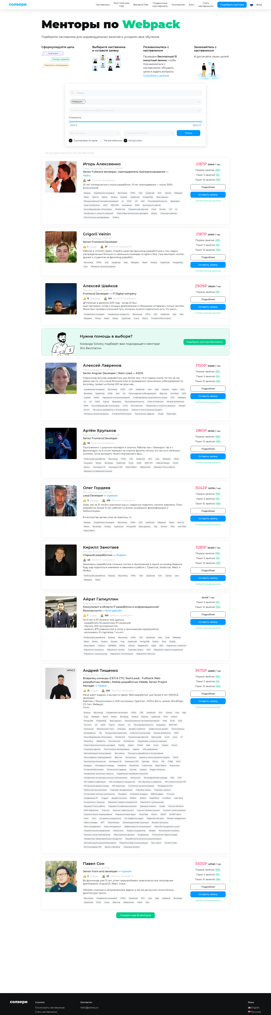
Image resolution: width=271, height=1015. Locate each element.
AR (100, 733)
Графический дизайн (158, 729)
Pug (122, 641)
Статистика (147, 765)
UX (136, 201)
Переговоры (113, 822)
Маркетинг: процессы (94, 650)
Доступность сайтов (152, 205)
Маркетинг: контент (116, 650)
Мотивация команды (104, 765)
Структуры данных (168, 213)
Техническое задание (144, 414)
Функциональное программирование (101, 201)
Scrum (87, 410)
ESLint (145, 318)
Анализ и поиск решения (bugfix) (147, 410)
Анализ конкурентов (136, 831)
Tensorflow (88, 741)
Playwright (171, 414)
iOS (162, 761)
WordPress (134, 765)
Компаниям (178, 4)
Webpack (178, 193)
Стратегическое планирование (98, 814)
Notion (154, 814)
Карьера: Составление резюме (98, 471)
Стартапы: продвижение (121, 790)
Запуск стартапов (112, 847)
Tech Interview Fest (122, 5)
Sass (126, 262)
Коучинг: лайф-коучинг (123, 810)
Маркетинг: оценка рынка (95, 654)
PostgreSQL (148, 197)
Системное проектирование (141, 786)
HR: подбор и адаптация (95, 782)
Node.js (114, 197)
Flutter (140, 745)
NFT (102, 822)
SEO (161, 646)
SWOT (163, 814)
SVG (160, 193)
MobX (175, 463)
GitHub (131, 646)
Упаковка (121, 729)
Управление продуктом (118, 314)
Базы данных (162, 197)
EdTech (133, 798)
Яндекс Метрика (157, 769)
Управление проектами (117, 713)
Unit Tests (174, 393)
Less (174, 314)
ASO (148, 650)
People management (176, 818)
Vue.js (136, 318)
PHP (166, 717)
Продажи (122, 794)
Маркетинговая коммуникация (134, 843)
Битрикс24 (135, 778)
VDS (180, 721)
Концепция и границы (94, 802)
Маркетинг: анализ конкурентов (168, 650)
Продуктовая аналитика (116, 733)
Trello (86, 818)
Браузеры (175, 201)
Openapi (145, 761)
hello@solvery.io (89, 1007)
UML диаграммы (150, 749)
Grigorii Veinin (97, 234)
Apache (136, 749)
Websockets (145, 467)
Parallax (152, 831)
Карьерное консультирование (116, 397)
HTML (132, 193)
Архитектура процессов (95, 761)
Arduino (101, 646)
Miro (94, 818)
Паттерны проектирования (103, 266)
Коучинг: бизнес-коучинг (148, 810)
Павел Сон (93, 863)
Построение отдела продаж (164, 835)
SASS (97, 402)
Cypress (87, 397)
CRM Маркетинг (91, 810)
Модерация (143, 835)
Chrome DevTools (175, 806)
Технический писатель (169, 831)
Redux (104, 197)
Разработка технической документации (143, 839)
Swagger (88, 765)
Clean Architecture (92, 205)
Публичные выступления (95, 790)
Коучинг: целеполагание (174, 810)
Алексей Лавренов (102, 365)
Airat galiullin (113, 610)
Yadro (86, 175)
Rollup (98, 318)
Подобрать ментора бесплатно (204, 342)
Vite (147, 902)
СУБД (170, 761)
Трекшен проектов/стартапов (97, 835)
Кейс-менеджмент (112, 826)
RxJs (182, 389)
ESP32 (122, 646)
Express (124, 197)
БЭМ (137, 205)
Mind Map (143, 814)
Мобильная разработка (94, 459)
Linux (175, 737)
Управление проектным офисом (98, 774)
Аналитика (174, 765)
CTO (179, 778)
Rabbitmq (101, 741)
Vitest (139, 902)
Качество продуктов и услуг (167, 826)
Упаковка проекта (131, 847)
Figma (106, 402)
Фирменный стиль (105, 729)
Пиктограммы (178, 729)
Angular (165, 389)
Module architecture (175, 402)
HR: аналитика (118, 786)
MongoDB (131, 526)
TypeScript (134, 197)
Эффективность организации (137, 826)
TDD (172, 526)
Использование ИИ (92, 847)
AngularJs (88, 463)
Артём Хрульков (99, 430)
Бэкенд (87, 193)
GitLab (160, 414)
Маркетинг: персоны (145, 654)
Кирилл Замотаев (101, 547)
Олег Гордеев (96, 488)
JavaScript (150, 193)
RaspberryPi (143, 646)
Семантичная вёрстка (138, 209)
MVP (105, 205)
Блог (191, 4)
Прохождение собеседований (142, 393)
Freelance (122, 765)
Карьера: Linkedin (148, 806)
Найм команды (90, 822)
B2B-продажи (157, 794)
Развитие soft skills (155, 818)
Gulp (167, 637)
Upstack (112, 495)
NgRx (174, 389)
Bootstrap (88, 393)
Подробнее (208, 187)
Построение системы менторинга (99, 794)
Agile (153, 646)
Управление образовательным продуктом (103, 839)
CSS (140, 193)
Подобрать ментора (232, 4)
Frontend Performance (161, 318)
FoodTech (166, 798)
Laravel (174, 717)
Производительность (157, 201)
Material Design (163, 463)
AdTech (143, 798)
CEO (172, 778)
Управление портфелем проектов (132, 774)
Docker (162, 209)
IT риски (170, 794)
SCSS (129, 201)
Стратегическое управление (97, 831)
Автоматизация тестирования (97, 753)
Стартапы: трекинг (162, 790)
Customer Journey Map (140, 733)
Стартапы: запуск (135, 650)
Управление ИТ (91, 798)
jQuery (154, 213)
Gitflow (116, 217)
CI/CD (175, 757)
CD (170, 209)
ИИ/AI (96, 397)
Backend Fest (140, 4)
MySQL (172, 641)
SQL (155, 526)
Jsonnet (133, 769)
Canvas (168, 193)
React (86, 197)
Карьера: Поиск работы (164, 467)
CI (176, 209)
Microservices (137, 406)
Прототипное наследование (96, 217)
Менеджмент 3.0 (165, 786)
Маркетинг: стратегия (176, 646)
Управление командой (104, 193)
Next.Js (95, 197)
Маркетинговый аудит (126, 814)
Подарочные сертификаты (160, 5)
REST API (115, 205)
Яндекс (121, 555)
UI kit (153, 209)
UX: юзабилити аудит (133, 818)
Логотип (87, 725)
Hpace (102, 685)
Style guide (156, 737)
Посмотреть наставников (50, 1007)
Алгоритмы (130, 757)
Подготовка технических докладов (132, 213)
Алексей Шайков (100, 286)
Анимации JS (99, 467)
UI (123, 201)
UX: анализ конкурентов (110, 818)
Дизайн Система (119, 798)
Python (156, 641)
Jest (142, 201)
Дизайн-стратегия (137, 729)
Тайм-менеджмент (92, 826)
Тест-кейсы (120, 753)
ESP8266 (112, 646)
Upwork (127, 871)
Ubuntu (121, 725)
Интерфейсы (90, 733)
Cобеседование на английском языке (150, 397)
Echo (178, 761)
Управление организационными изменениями (105, 778)
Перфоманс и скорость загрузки (98, 213)
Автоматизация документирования (100, 843)
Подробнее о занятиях (156, 75)
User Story (178, 798)
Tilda (165, 721)
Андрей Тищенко (100, 670)
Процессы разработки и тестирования (110, 410)
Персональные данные (124, 835)
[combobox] (142, 102)
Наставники (103, 4)
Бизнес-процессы (160, 822)
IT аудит (104, 798)
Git (124, 393)
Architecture (129, 741)
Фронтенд (122, 193)
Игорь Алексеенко (102, 164)
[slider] (70, 122)
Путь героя (156, 843)
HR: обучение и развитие (149, 782)
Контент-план (171, 843)
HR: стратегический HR (175, 782)
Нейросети (118, 831)
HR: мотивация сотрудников (122, 782)
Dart (148, 745)
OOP (184, 393)
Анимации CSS (115, 467)
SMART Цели (175, 814)
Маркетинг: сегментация (122, 654)
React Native (131, 467)
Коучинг (105, 810)
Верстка (163, 393)
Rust (164, 641)
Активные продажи (139, 794)
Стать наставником (205, 5)
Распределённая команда (155, 778)
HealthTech (154, 798)
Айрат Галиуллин (100, 599)
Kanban (182, 406)
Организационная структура (136, 822)
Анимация (127, 205)
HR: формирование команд (96, 786)
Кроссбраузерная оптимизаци (98, 209)
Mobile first (120, 209)
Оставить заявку (208, 194)
